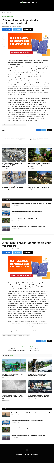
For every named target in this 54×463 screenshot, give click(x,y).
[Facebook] (3, 38)
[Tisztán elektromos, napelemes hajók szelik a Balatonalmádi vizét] (6, 213)
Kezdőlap (4, 12)
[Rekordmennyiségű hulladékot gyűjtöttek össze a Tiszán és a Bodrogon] (6, 220)
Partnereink (35, 454)
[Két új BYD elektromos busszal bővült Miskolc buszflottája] (14, 365)
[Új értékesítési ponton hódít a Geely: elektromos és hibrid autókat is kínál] (40, 386)
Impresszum (18, 454)
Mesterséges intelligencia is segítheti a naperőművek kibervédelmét (28, 226)
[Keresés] (36, 2)
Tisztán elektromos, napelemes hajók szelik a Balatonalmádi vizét (27, 211)
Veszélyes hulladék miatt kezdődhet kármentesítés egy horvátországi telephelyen (31, 203)
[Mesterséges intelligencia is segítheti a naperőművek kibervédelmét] (6, 228)
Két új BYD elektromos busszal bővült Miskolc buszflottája (12, 374)
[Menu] (4, 2)
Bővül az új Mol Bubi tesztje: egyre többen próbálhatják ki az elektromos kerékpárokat (13, 165)
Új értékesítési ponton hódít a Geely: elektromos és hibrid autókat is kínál (38, 395)
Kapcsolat (27, 454)
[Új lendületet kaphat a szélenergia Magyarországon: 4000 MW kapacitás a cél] (14, 386)
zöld (24, 124)
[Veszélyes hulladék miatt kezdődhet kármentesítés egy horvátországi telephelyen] (6, 205)
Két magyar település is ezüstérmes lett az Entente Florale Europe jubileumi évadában (39, 165)
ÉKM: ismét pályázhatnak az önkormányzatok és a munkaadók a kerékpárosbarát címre (38, 187)
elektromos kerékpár (7, 335)
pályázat (28, 335)
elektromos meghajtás (19, 335)
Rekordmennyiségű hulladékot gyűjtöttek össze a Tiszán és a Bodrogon (28, 218)
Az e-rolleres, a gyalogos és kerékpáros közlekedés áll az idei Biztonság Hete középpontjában (13, 187)
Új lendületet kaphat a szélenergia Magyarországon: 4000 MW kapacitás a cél (13, 396)
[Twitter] (3, 41)
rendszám (19, 124)
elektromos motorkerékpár (9, 124)
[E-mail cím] (3, 45)
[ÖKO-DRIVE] (27, 2)
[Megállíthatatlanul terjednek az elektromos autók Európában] (40, 365)
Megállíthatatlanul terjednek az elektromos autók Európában (37, 374)
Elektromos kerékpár (7, 16)
